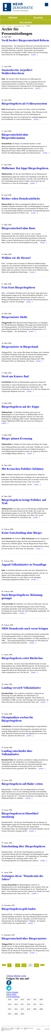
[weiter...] (34, 55)
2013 (9, 1009)
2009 (34, 1009)
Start (3, 26)
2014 (41, 1004)
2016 (28, 1004)
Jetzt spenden (25, 22)
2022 (28, 999)
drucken (38, 1028)
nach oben (47, 1028)
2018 (16, 1004)
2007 (9, 1014)
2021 (35, 999)
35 (18, 965)
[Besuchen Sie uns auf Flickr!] (11, 994)
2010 (28, 1009)
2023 (22, 999)
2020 (41, 999)
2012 (16, 1009)
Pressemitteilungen (19, 26)
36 (24, 965)
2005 (22, 1014)
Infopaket (12, 17)
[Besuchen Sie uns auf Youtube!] (12, 992)
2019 (9, 1004)
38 (36, 965)
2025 (9, 999)
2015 (35, 1004)
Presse (9, 26)
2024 (16, 999)
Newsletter (38, 17)
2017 (22, 1004)
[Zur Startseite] (18, 11)
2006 (16, 1014)
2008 (41, 1009)
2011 (22, 1009)
